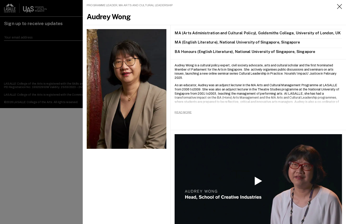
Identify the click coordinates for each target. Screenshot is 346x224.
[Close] (339, 6)
